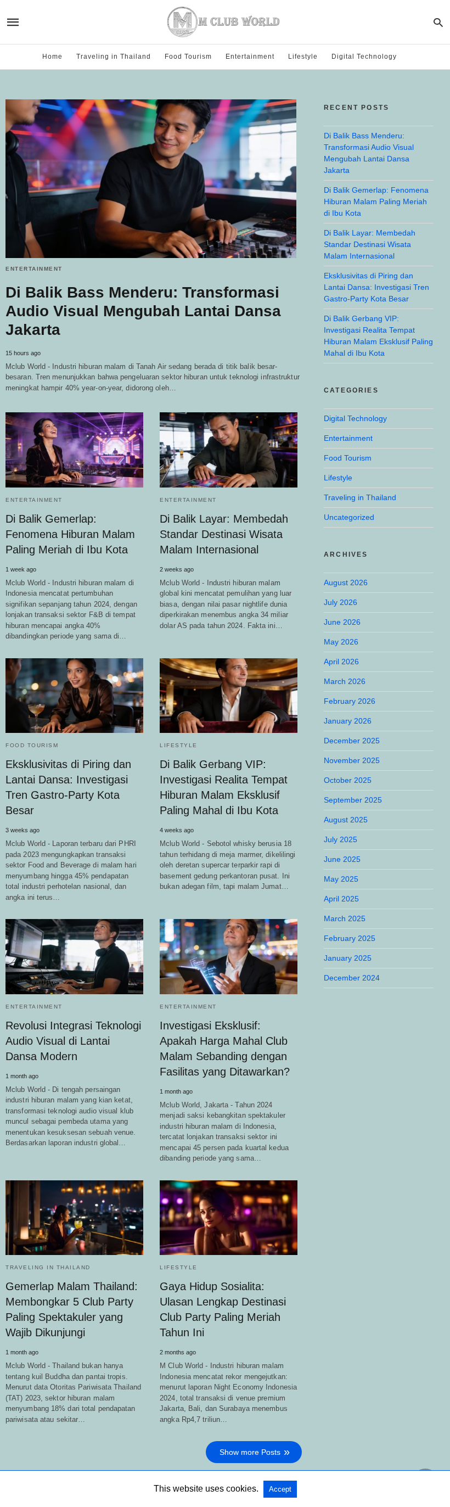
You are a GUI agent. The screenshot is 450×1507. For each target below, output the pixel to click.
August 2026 (346, 582)
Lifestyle (303, 56)
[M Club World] (224, 22)
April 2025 (341, 898)
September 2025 (353, 799)
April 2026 (341, 661)
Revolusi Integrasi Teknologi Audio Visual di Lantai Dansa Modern (73, 1040)
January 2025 (348, 958)
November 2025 (352, 760)
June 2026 (342, 622)
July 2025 (340, 839)
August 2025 (346, 819)
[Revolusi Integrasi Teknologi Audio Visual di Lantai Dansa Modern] (74, 956)
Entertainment (250, 56)
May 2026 (341, 641)
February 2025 (349, 938)
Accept (280, 1489)
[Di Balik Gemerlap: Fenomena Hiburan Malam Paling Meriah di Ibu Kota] (74, 449)
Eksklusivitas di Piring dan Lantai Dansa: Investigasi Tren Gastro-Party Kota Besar (376, 287)
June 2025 (342, 859)
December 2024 (352, 977)
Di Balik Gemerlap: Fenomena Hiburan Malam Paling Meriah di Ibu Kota (70, 534)
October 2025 (348, 780)
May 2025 (341, 879)
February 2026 (349, 701)
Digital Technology (364, 56)
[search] (438, 22)
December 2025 (352, 740)
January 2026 (348, 720)
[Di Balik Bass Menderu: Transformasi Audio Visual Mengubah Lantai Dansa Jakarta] (150, 178)
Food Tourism (188, 56)
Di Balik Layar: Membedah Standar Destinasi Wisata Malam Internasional (224, 534)
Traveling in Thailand (113, 56)
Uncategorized (349, 517)
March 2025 (344, 918)
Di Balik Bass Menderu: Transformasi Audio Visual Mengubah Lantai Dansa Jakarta (143, 311)
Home (52, 56)
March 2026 (344, 681)
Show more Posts (250, 1452)
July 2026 (340, 602)
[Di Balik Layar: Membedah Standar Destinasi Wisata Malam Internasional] (228, 449)
